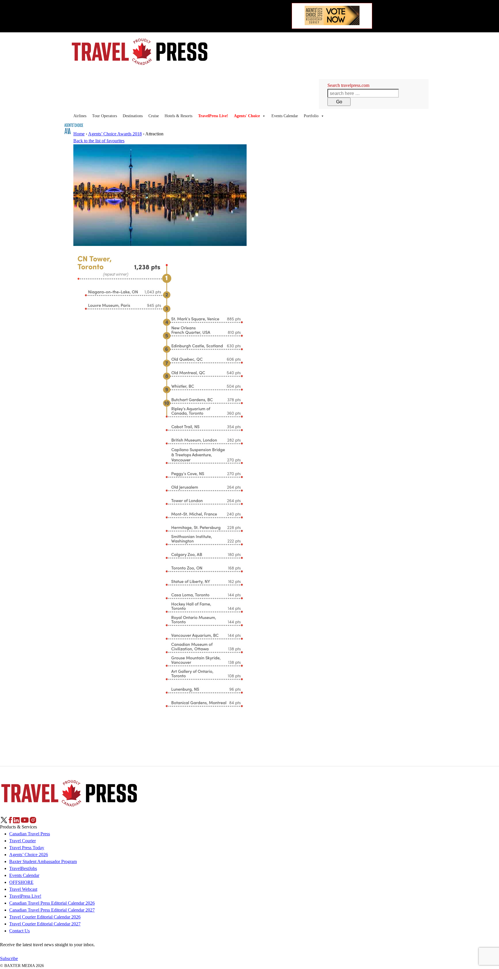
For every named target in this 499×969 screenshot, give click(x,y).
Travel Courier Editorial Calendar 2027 (45, 923)
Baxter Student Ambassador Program (43, 861)
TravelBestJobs (23, 868)
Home (79, 133)
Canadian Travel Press (29, 833)
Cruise (153, 116)
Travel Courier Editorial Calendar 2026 (45, 916)
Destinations (133, 116)
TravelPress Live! (25, 896)
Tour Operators (104, 116)
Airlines (79, 116)
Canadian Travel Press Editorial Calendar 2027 (52, 910)
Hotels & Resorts (178, 116)
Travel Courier (22, 840)
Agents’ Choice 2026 (28, 854)
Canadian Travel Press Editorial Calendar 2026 (52, 903)
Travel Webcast (23, 889)
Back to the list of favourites (98, 140)
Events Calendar (284, 116)
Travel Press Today (26, 847)
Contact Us (19, 930)
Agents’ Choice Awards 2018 (115, 133)
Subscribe (9, 958)
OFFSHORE (21, 882)
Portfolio (311, 116)
